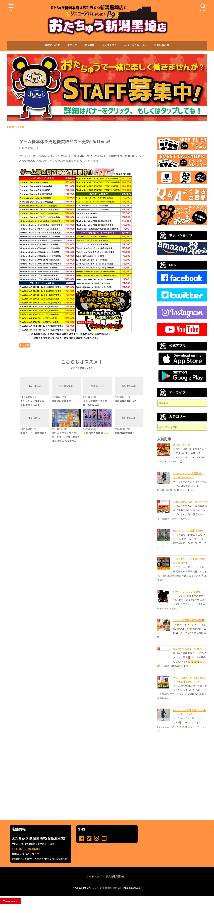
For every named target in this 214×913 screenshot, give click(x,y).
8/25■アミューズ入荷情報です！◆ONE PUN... (188, 475)
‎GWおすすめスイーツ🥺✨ (187, 649)
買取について (52, 45)
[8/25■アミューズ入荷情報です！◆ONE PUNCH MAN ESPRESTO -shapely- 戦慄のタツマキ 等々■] (164, 478)
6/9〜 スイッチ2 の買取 (186, 591)
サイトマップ (94, 876)
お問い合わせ (161, 45)
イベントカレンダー (135, 45)
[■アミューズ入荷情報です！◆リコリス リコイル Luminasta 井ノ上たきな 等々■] (164, 715)
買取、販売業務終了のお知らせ (190, 502)
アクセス (72, 45)
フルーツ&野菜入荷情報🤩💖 (189, 620)
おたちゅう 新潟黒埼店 (105, 888)
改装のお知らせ (181, 445)
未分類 (26, 345)
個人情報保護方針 (116, 876)
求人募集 (89, 45)
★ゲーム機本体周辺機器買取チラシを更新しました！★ (190, 679)
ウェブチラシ (109, 45)
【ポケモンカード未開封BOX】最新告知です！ (190, 561)
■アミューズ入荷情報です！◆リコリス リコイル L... (189, 712)
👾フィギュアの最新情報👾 (188, 530)
